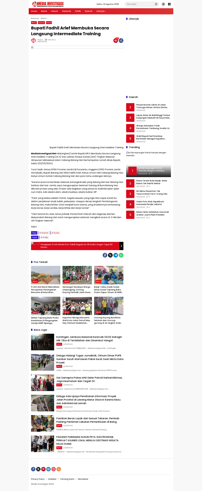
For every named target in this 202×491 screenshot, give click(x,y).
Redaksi (52, 479)
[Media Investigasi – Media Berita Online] (55, 4)
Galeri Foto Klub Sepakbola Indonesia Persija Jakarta (150, 203)
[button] (156, 4)
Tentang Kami (67, 479)
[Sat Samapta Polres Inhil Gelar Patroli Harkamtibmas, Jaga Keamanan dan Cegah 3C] (42, 382)
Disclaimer (83, 479)
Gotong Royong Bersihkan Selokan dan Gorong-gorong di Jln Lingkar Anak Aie (107, 320)
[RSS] (58, 469)
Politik (49, 22)
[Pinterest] (43, 469)
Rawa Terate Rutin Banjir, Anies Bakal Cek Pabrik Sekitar (151, 182)
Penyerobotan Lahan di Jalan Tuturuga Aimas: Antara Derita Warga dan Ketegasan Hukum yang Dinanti (151, 106)
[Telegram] (115, 255)
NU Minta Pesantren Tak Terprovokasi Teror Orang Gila (151, 192)
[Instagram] (53, 469)
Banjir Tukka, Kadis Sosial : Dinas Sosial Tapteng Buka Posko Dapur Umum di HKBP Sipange (108, 290)
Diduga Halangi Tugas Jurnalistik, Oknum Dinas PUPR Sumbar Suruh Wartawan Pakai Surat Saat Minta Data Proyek (89, 359)
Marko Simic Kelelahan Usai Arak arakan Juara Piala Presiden (152, 213)
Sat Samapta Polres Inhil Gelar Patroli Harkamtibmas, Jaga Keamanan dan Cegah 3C (89, 379)
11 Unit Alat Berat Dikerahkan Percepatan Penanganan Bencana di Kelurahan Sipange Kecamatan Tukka (45, 290)
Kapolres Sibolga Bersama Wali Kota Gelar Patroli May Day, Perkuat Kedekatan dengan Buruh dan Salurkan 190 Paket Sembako (77, 320)
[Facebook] (105, 255)
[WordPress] (48, 469)
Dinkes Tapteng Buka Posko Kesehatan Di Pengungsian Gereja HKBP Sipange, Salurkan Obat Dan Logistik (45, 321)
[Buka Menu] (169, 4)
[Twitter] (110, 255)
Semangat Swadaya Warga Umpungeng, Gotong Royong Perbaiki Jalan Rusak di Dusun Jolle (77, 290)
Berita (34, 22)
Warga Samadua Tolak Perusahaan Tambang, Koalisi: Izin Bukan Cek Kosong (153, 127)
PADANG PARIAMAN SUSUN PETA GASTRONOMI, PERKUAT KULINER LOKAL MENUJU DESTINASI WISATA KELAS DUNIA (87, 440)
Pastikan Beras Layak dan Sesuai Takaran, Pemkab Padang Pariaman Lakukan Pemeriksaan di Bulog (87, 420)
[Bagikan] (121, 40)
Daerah (41, 22)
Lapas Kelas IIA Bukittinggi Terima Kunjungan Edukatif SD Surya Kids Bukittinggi (153, 116)
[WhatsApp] (121, 255)
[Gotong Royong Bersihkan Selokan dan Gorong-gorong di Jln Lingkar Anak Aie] (108, 306)
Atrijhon (40, 40)
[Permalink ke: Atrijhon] (34, 40)
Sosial (56, 233)
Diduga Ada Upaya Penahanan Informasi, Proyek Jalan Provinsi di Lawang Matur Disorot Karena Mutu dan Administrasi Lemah (88, 399)
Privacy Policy (38, 479)
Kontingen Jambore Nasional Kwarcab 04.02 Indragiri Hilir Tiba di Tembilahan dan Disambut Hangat (89, 338)
